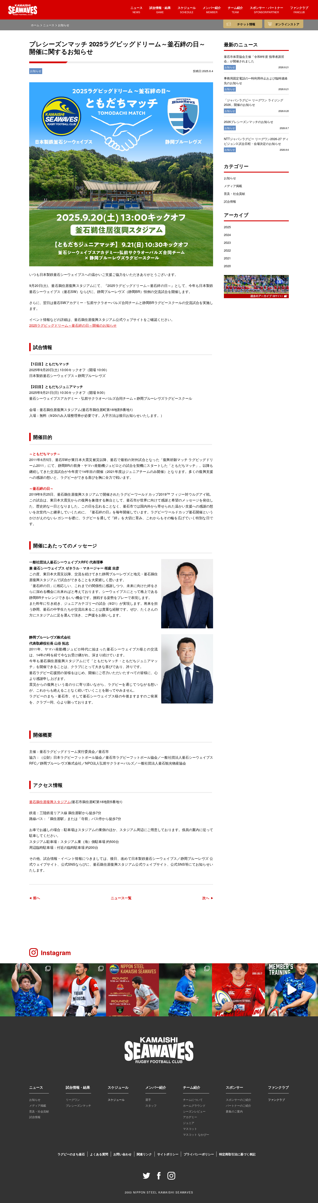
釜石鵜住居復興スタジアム (50, 801)
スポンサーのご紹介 (238, 1100)
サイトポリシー (167, 1154)
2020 (227, 266)
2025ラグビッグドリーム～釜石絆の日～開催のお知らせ (73, 325)
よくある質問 (99, 1154)
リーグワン (73, 1100)
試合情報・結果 (78, 1087)
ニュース (36, 1087)
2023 (227, 242)
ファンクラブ (278, 1087)
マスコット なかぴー (196, 1134)
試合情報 (230, 201)
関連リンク (144, 1154)
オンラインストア (287, 24)
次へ (205, 897)
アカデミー (190, 1117)
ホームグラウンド (194, 1105)
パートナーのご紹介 (238, 1105)
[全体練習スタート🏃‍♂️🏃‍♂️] (185, 989)
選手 (148, 1100)
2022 (227, 250)
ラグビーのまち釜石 (71, 1154)
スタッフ (151, 1105)
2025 (227, 227)
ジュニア (188, 1123)
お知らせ (230, 178)
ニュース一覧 (121, 897)
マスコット (190, 1129)
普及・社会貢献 (234, 193)
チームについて (193, 1100)
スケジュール (118, 1087)
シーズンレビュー (194, 1111)
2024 (227, 234)
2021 (227, 258)
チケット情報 (246, 24)
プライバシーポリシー (199, 1154)
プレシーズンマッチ (78, 1105)
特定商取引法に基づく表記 (237, 1154)
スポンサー (234, 1087)
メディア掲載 (233, 185)
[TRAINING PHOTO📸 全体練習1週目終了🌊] (26, 989)
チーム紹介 (191, 1087)
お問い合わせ (122, 1154)
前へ (36, 897)
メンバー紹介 (155, 1087)
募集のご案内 (234, 1111)
